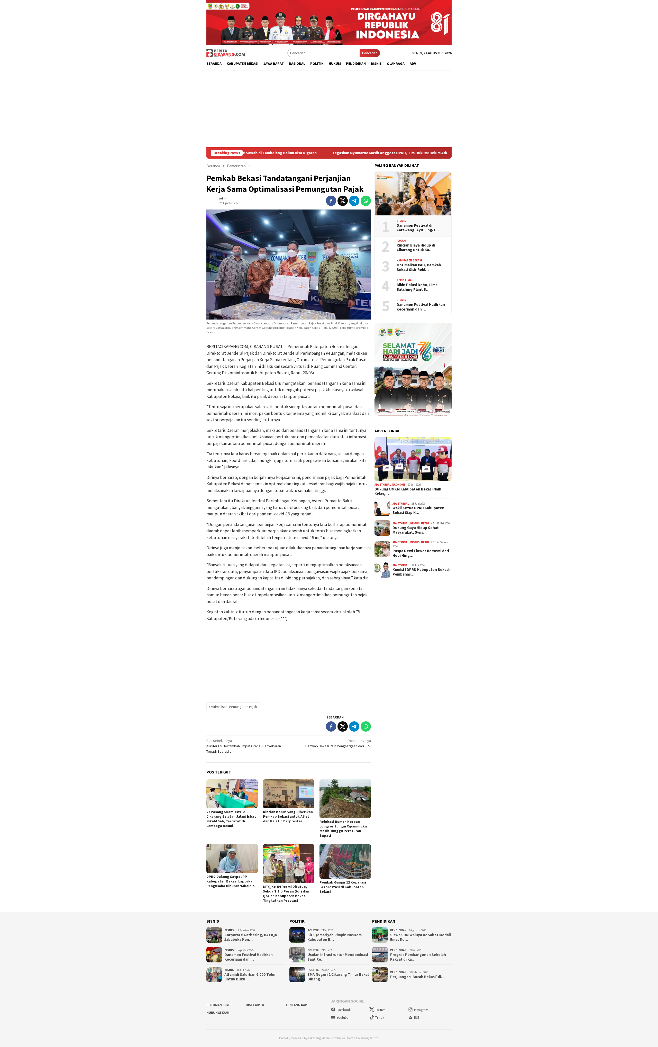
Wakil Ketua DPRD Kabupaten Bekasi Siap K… (418, 510)
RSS (416, 1017)
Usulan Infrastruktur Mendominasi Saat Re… (337, 957)
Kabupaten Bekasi (409, 260)
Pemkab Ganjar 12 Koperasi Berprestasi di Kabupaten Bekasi (342, 887)
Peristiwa (404, 280)
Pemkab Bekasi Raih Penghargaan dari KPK (338, 743)
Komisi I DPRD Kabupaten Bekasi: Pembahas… (421, 572)
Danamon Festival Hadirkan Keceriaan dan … (421, 307)
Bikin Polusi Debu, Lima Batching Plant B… (417, 287)
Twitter (380, 1010)
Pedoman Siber (219, 1005)
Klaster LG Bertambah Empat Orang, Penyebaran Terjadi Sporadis (243, 746)
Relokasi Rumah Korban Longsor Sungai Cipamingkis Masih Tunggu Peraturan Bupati (343, 828)
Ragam (401, 241)
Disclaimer (255, 1005)
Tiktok (379, 1017)
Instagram (421, 1010)
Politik (313, 930)
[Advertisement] (329, 109)
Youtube (342, 1017)
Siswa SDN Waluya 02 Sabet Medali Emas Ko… (420, 937)
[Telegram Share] (354, 201)
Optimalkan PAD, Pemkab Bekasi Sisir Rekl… (419, 267)
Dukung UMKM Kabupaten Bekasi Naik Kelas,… (407, 491)
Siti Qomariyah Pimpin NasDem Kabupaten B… (334, 937)
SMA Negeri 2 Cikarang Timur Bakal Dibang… (338, 976)
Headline (427, 523)
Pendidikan (398, 930)
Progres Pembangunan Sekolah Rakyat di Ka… (418, 957)
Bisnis (401, 221)
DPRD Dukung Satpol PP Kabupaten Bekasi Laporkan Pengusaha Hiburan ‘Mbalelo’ (230, 881)
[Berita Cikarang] (225, 52)
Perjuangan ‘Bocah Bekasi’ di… (417, 977)
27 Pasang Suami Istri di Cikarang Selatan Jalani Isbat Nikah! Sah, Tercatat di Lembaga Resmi (231, 818)
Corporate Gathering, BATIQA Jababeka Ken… (250, 937)
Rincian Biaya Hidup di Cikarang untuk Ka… (416, 247)
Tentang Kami (296, 1005)
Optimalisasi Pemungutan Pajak (233, 706)
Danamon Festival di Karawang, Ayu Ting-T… (418, 227)
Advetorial (382, 485)
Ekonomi (398, 485)
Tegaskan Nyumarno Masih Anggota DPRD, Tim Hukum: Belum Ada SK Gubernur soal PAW (354, 153)
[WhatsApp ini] (366, 201)
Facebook (344, 1010)
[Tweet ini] (342, 201)
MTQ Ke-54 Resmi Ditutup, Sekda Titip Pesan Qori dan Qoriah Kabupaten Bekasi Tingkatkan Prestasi (286, 893)
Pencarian (369, 53)
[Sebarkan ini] (331, 201)
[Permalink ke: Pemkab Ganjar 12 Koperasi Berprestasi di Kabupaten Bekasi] (345, 861)
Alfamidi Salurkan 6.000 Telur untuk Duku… (250, 976)
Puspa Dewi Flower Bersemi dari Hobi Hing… (420, 553)
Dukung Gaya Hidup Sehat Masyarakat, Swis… (415, 530)
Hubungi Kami (217, 1012)
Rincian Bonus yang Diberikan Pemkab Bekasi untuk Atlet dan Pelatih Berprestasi (288, 816)
